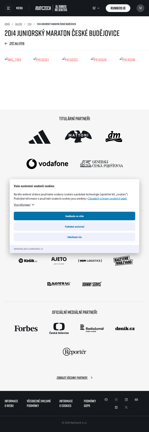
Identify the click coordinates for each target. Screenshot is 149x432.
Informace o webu (11, 403)
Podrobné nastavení (74, 226)
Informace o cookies (66, 403)
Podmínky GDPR (90, 403)
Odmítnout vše (74, 237)
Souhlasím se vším (74, 216)
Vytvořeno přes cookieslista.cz (28, 248)
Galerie (18, 24)
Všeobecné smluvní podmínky (39, 403)
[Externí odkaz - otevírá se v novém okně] (39, 136)
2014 (29, 24)
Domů (7, 24)
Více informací (22, 204)
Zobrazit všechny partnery (72, 378)
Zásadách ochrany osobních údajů (107, 198)
